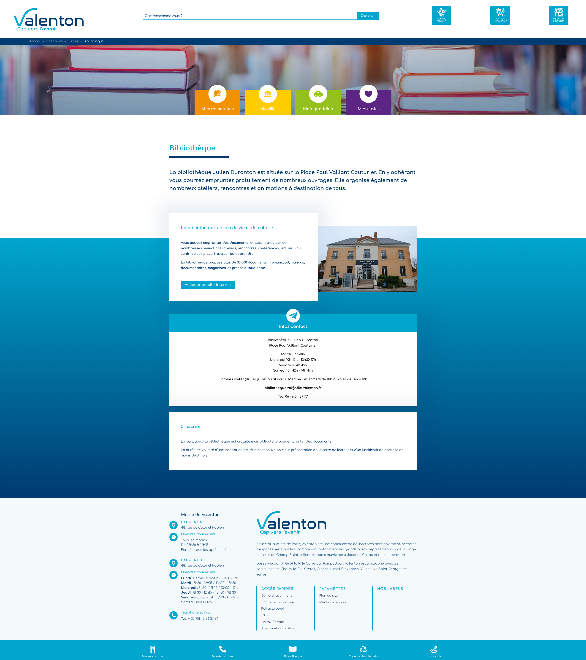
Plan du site (328, 595)
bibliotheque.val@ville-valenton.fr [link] (293, 388)
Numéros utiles (222, 656)
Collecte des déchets (363, 656)
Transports (433, 656)
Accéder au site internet (208, 285)
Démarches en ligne (276, 595)
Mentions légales (332, 602)
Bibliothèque (293, 656)
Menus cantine (152, 656)
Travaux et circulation (278, 628)
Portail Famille (272, 622)
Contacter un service (277, 602)
